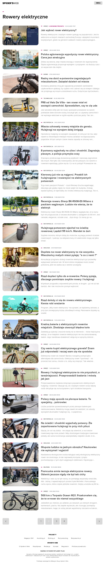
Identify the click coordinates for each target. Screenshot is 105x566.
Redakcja (47, 546)
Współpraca (37, 546)
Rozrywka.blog (63, 538)
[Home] (11, 3)
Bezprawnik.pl (76, 538)
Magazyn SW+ (29, 538)
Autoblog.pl (41, 538)
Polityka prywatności (79, 546)
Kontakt (55, 546)
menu (98, 3)
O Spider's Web (24, 546)
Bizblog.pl (51, 538)
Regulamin (65, 546)
